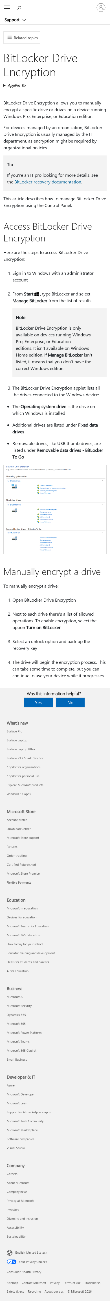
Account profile (17, 820)
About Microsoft (18, 1183)
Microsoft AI (15, 997)
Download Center (19, 829)
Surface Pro (14, 731)
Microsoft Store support (23, 837)
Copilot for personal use (23, 776)
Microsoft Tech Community (25, 1121)
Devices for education (21, 917)
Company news (17, 1192)
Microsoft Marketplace (22, 1130)
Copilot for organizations (24, 767)
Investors (13, 1209)
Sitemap (12, 1283)
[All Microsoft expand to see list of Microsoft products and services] (7, 7)
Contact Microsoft (34, 1283)
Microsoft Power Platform (24, 1032)
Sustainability (16, 1236)
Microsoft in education (22, 908)
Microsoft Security (19, 1006)
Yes (38, 702)
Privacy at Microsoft (20, 1200)
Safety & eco (15, 1291)
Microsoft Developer (21, 1094)
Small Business (17, 1059)
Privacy (55, 1283)
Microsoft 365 (16, 1023)
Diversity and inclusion (22, 1218)
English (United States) (31, 1252)
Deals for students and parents (28, 962)
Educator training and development (31, 953)
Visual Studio (16, 1148)
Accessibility (15, 1227)
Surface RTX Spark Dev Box (25, 758)
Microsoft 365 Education (23, 935)
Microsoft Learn (17, 1103)
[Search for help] (20, 7)
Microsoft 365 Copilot (21, 1050)
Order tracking (17, 855)
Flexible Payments (19, 882)
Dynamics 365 (16, 1015)
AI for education (17, 971)
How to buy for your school (25, 944)
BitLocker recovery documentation (47, 182)
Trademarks (92, 1283)
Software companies (20, 1139)
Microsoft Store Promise (23, 873)
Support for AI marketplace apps (29, 1112)
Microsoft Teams (18, 1041)
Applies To (16, 85)
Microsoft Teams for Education (28, 926)
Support (13, 19)
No (70, 702)
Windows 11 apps (19, 794)
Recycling (34, 1291)
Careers (12, 1174)
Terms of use (72, 1283)
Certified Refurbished (21, 864)
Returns (12, 846)
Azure (11, 1085)
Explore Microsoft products (25, 785)
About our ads (54, 1291)
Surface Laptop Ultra (21, 749)
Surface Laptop (17, 740)
